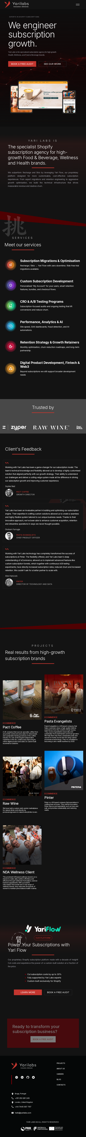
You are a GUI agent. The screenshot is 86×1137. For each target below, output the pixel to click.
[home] (16, 4)
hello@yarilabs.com (23, 1113)
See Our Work (52, 64)
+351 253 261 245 (22, 1098)
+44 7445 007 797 (23, 1107)
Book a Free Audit (22, 64)
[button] (78, 4)
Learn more (28, 992)
